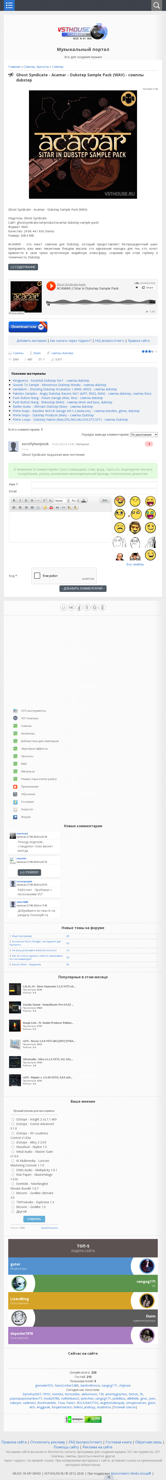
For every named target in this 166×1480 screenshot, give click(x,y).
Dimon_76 (136, 1394)
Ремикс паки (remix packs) (38, 779)
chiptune (125, 1385)
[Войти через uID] (63, 607)
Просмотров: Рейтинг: (49, 989)
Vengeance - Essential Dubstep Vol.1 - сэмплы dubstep (51, 380)
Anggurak (43, 1407)
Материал (83, 444)
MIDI (24, 764)
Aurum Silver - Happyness (26, 964)
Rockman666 (46, 1403)
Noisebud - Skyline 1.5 (31, 1147)
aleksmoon (89, 1394)
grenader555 (44, 1385)
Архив (44, 1228)
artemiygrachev (116, 1394)
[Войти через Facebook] (79, 607)
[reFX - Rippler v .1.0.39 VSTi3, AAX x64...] (15, 1085)
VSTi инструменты (33, 711)
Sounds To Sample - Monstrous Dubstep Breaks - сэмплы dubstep (59, 385)
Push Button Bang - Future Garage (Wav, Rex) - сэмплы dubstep (58, 398)
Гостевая (27, 802)
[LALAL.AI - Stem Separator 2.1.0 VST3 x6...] (15, 994)
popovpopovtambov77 (26, 1398)
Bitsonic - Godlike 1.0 (31, 1207)
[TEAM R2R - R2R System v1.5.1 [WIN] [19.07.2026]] (38, 892)
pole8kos (119, 1398)
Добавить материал (31, 341)
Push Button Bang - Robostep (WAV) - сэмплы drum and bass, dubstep (62, 402)
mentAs (57, 1394)
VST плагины (29, 718)
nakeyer (15, 1403)
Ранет (70, 1403)
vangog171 (109, 1385)
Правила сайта (139, 341)
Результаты (53, 1228)
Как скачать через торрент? (70, 341)
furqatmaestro (62, 1407)
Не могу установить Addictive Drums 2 (34, 950)
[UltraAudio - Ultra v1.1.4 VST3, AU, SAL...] (15, 1067)
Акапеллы (28, 733)
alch (32, 1407)
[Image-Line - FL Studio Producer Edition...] (15, 1030)
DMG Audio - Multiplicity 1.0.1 (36, 1170)
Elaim (37, 353)
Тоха (61, 1403)
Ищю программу (22, 936)
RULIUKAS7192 (87, 1403)
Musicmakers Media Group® (131, 1473)
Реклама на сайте (97, 1447)
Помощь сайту (67, 1447)
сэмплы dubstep (62, 353)
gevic (143, 1398)
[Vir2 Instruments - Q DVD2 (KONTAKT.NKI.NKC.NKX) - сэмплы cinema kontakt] (38, 913)
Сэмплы (57, 67)
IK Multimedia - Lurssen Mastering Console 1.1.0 (29, 1163)
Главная (14, 67)
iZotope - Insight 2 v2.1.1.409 (36, 1119)
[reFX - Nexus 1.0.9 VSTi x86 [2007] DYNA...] (15, 1049)
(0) (68, 936)
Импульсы (28, 771)
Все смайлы (135, 564)
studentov (104, 1407)
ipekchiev (87, 1398)
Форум (25, 817)
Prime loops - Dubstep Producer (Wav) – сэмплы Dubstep (53, 415)
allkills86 (133, 1398)
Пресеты (27, 756)
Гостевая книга (118, 1442)
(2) (68, 943)
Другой (21, 1211)
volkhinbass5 (70, 1398)
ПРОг (47, 1394)
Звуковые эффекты (34, 749)
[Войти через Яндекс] (86, 607)
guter (151, 1403)
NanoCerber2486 (67, 1385)
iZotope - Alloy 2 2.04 (31, 1142)
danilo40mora (90, 1385)
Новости (27, 809)
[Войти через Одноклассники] (102, 607)
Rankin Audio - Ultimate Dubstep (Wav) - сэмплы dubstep (53, 406)
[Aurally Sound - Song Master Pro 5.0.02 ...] (15, 1012)
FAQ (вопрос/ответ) (109, 341)
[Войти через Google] (94, 607)
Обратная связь (148, 1442)
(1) (68, 950)
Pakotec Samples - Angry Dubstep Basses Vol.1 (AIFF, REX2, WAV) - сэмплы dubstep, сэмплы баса (82, 393)
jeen (152, 1398)
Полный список (124, 1407)
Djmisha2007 (31, 1394)
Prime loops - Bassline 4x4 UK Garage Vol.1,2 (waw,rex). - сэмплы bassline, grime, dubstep (76, 411)
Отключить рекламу (47, 1442)
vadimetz (29, 1403)
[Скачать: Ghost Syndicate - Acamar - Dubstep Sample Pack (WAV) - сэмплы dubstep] (28, 327)
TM (101, 1394)
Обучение (28, 794)
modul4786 (51, 1398)
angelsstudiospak (112, 1403)
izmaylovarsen (136, 1403)
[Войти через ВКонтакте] (71, 607)
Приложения (29, 786)
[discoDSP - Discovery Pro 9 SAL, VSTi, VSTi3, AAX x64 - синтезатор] (38, 846)
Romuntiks (72, 1394)
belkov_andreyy (84, 1407)
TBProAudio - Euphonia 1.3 (35, 1202)
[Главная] (83, 39)
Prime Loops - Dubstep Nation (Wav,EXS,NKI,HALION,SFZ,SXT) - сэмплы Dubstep (70, 419)
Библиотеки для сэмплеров (40, 741)
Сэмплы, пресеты (36, 67)
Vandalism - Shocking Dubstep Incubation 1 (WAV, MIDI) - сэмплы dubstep (65, 389)
